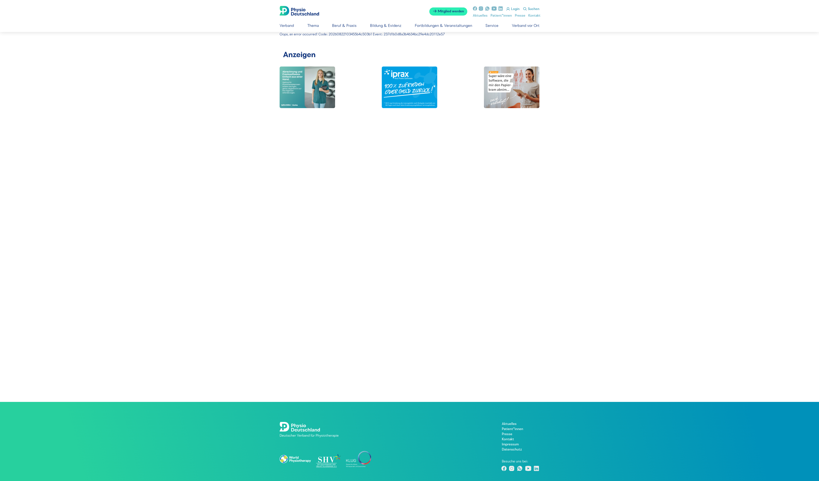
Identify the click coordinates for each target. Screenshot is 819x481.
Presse (520, 15)
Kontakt (534, 15)
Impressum (510, 444)
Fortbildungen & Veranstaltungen (443, 26)
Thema (313, 26)
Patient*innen (501, 15)
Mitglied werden (450, 11)
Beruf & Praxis (344, 26)
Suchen (533, 9)
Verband (287, 26)
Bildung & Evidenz (385, 26)
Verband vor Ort (525, 26)
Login (515, 9)
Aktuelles (480, 15)
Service (491, 26)
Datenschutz (512, 449)
